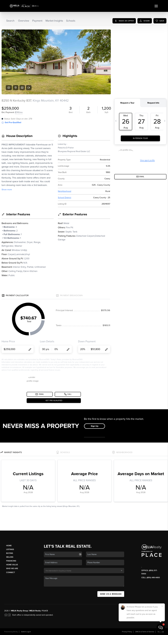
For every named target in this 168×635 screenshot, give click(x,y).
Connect (10, 572)
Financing (11, 561)
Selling (9, 557)
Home (9, 545)
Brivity (15, 632)
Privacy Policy (127, 632)
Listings (10, 549)
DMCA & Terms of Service (144, 632)
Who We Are (12, 568)
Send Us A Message (111, 594)
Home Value (12, 565)
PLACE (45, 611)
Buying (9, 553)
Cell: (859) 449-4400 (150, 577)
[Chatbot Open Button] (160, 627)
